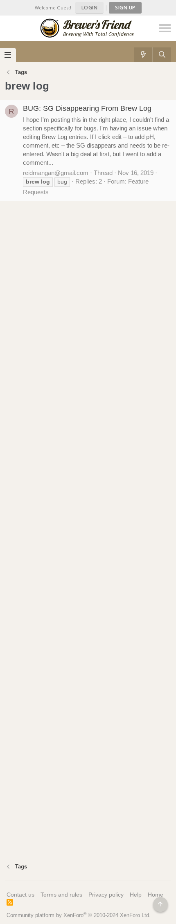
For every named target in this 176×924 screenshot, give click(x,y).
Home (155, 894)
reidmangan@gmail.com (55, 172)
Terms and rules (61, 894)
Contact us (20, 894)
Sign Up (125, 7)
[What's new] (143, 54)
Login (89, 7)
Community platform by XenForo (79, 915)
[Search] (161, 54)
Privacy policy (106, 894)
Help (136, 894)
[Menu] (8, 55)
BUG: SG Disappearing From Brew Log (87, 108)
